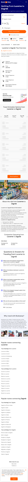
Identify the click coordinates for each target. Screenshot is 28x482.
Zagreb (14, 44)
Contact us (14, 465)
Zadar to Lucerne (5, 388)
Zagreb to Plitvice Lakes (6, 405)
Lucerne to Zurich (5, 353)
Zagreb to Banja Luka (6, 417)
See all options (14, 176)
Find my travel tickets (14, 31)
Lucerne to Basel (5, 358)
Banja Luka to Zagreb (6, 444)
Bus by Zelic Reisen (10, 284)
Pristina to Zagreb (5, 452)
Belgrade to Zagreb (5, 449)
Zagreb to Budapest (6, 427)
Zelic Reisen (4, 241)
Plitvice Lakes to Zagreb (6, 432)
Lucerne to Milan (5, 351)
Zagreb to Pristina (5, 419)
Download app (7, 100)
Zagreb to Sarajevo (5, 410)
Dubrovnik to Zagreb (6, 442)
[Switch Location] (24, 17)
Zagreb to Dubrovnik (6, 424)
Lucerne (3, 44)
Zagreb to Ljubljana (5, 412)
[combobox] (14, 15)
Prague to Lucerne (5, 386)
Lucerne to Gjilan (5, 361)
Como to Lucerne (5, 381)
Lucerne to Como (5, 365)
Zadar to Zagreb (5, 454)
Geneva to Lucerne (5, 378)
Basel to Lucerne (5, 376)
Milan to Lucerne (5, 374)
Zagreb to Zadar (5, 415)
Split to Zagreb (4, 435)
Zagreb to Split (4, 407)
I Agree (14, 479)
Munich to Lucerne (5, 393)
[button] (26, 2)
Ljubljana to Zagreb (5, 447)
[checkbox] (9, 34)
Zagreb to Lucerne (5, 390)
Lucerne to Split (5, 363)
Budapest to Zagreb (6, 440)
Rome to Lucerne (5, 383)
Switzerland (7, 44)
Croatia (18, 44)
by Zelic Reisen (21, 265)
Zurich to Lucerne (5, 371)
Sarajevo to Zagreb (5, 437)
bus (11, 231)
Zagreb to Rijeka (5, 422)
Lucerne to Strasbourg (6, 356)
